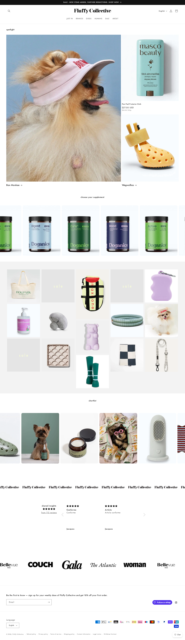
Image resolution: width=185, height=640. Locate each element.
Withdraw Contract (110, 634)
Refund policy (31, 634)
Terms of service (55, 634)
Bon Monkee (13, 185)
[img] (49, 509)
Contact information (83, 634)
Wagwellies (128, 185)
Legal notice (97, 634)
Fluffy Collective (18, 634)
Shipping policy (69, 634)
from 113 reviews (49, 512)
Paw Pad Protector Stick (131, 104)
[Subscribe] (48, 602)
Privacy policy (43, 634)
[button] (9, 11)
